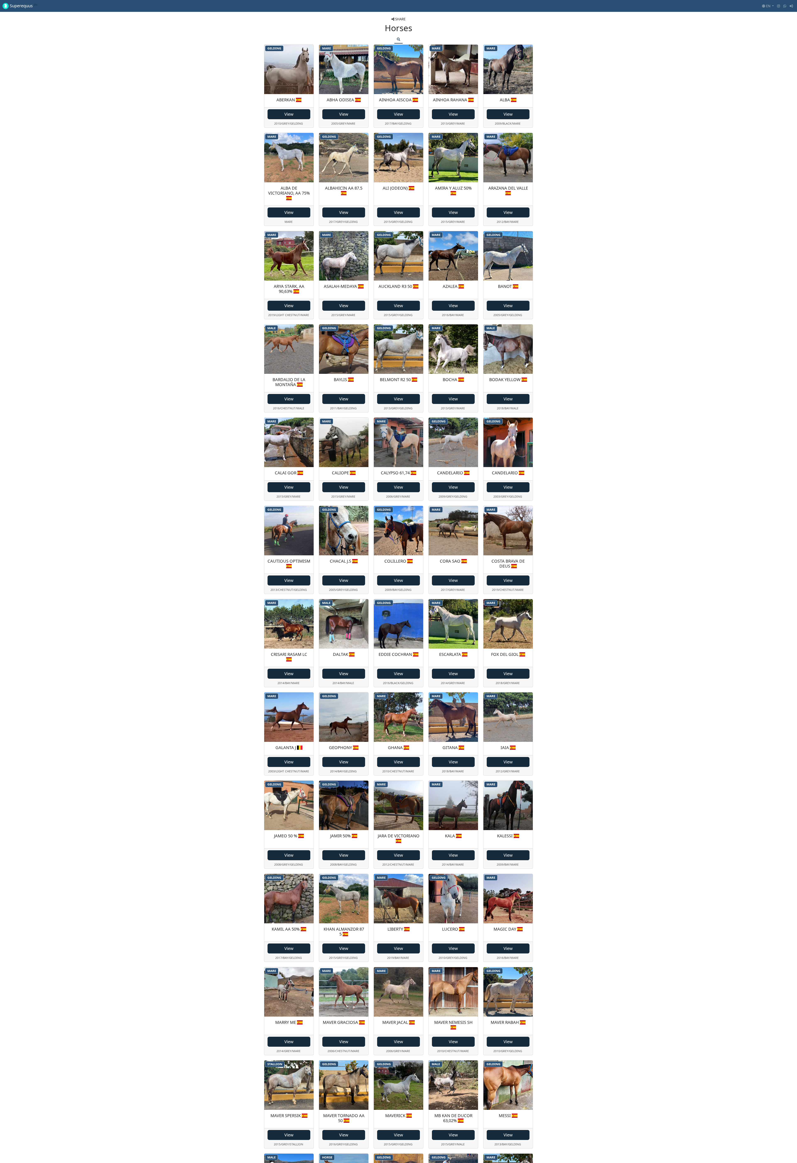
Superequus (23, 6)
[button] (767, 6)
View (288, 114)
